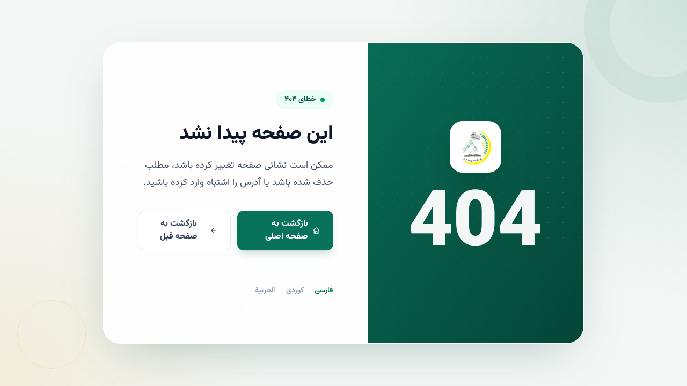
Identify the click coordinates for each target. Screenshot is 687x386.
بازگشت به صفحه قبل (179, 230)
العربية (265, 290)
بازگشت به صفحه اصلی (286, 230)
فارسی (324, 290)
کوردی (295, 290)
